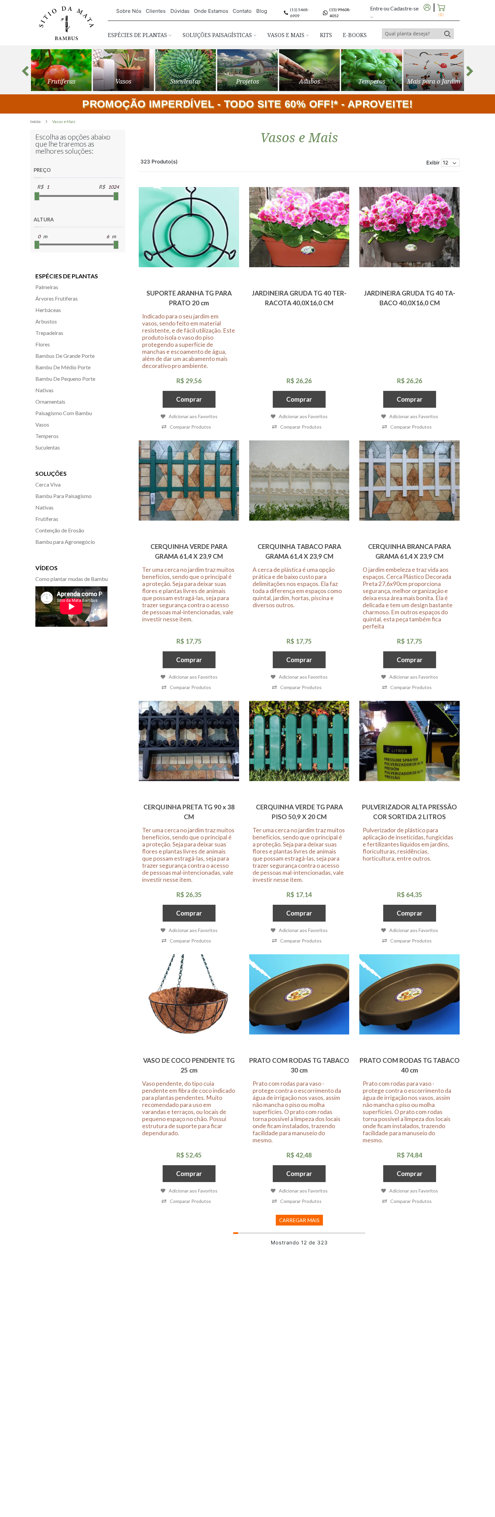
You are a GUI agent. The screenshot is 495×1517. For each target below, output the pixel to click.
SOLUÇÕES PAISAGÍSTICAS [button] (218, 35)
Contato (242, 11)
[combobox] (411, 33)
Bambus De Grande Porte (65, 355)
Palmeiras (46, 287)
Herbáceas (48, 310)
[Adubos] (309, 70)
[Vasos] (123, 70)
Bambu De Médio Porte (63, 367)
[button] (186, 427)
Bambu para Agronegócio (65, 541)
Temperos (47, 436)
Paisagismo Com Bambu (63, 413)
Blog (261, 11)
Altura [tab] (44, 219)
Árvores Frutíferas (56, 298)
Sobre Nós (128, 11)
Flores (42, 344)
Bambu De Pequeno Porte (65, 378)
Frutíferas (46, 519)
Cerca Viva (48, 484)
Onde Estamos (211, 11)
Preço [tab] (42, 170)
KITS (326, 35)
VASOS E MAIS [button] (286, 35)
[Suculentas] (185, 70)
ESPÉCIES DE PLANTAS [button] (138, 35)
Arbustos (46, 321)
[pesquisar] (447, 33)
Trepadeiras (49, 333)
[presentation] (25, 71)
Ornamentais (50, 401)
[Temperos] (371, 70)
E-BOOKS (355, 35)
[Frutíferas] (61, 70)
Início (35, 121)
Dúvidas (180, 11)
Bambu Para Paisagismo (63, 496)
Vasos (42, 424)
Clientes (156, 11)
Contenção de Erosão (59, 530)
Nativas (44, 390)
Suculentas (47, 447)
